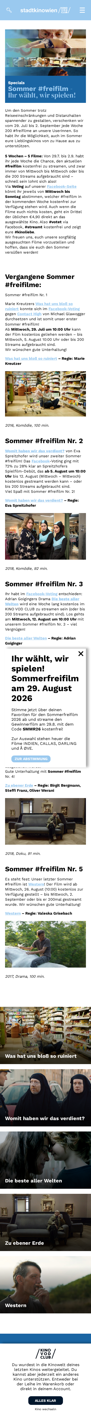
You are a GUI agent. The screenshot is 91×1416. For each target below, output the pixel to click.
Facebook (41, 461)
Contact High (29, 314)
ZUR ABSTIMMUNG (31, 759)
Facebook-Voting (64, 309)
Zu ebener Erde (19, 785)
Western (36, 884)
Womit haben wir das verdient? (34, 500)
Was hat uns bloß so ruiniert (31, 358)
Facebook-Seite (62, 186)
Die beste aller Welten (26, 638)
